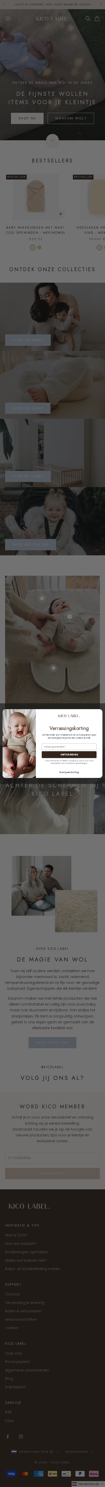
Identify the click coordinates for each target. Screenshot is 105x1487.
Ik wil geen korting (69, 772)
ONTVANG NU (69, 754)
